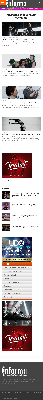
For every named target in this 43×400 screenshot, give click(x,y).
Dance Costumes (11, 282)
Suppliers (7, 279)
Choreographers (10, 290)
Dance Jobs (8, 297)
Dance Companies (11, 293)
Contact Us (37, 393)
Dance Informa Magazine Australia (13, 393)
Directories (26, 395)
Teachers (7, 286)
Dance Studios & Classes (14, 271)
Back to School (10, 275)
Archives (17, 395)
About (29, 393)
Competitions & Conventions (15, 268)
